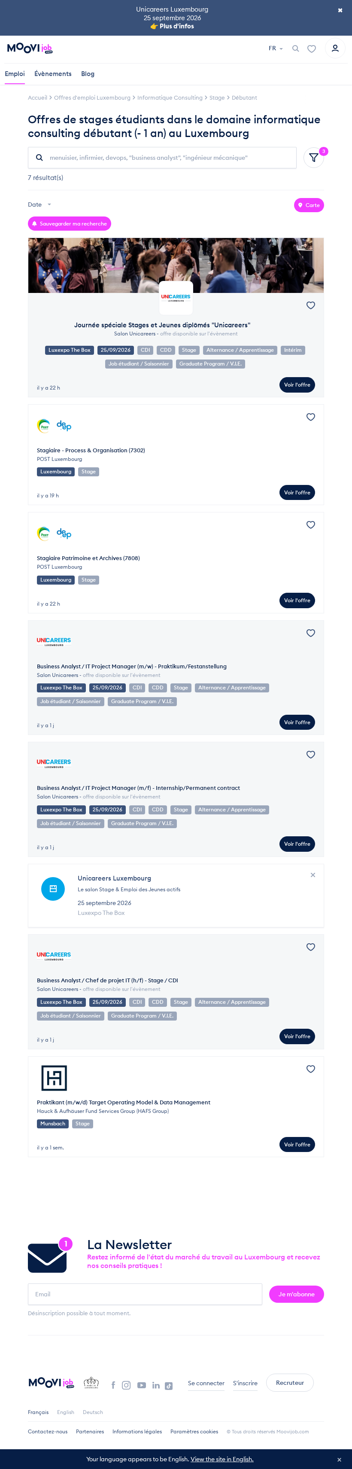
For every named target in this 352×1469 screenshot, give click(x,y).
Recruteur (290, 1383)
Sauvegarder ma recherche (73, 223)
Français (38, 1412)
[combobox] (40, 205)
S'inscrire (245, 1383)
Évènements (53, 74)
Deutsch (93, 1412)
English (65, 1412)
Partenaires (90, 1431)
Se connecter (206, 1383)
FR (273, 48)
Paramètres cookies (194, 1431)
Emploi (15, 74)
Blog (87, 74)
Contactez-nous (47, 1431)
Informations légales (137, 1431)
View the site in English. (222, 1459)
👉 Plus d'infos (172, 26)
